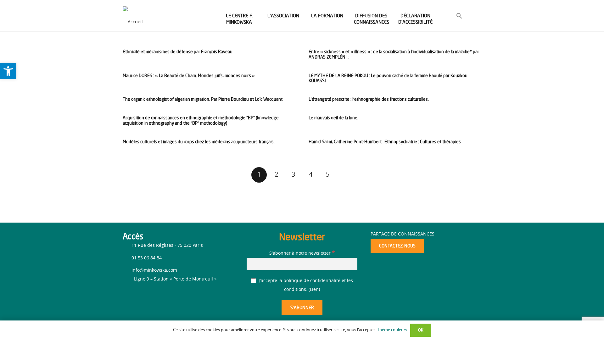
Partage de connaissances (402, 234)
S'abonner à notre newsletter (302, 253)
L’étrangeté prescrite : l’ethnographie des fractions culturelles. (369, 99)
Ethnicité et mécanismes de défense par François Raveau (177, 51)
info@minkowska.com (154, 270)
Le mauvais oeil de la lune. (333, 117)
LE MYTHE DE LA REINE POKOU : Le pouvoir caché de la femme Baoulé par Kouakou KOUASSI (388, 78)
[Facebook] (128, 296)
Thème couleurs (392, 330)
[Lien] (133, 15)
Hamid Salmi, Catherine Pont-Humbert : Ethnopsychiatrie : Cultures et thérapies (385, 141)
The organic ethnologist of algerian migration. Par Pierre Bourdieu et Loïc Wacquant (202, 99)
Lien (314, 289)
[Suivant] (345, 175)
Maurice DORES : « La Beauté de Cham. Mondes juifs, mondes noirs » (189, 75)
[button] (459, 17)
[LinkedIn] (139, 297)
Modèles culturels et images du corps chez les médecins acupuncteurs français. (199, 141)
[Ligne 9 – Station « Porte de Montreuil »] (128, 279)
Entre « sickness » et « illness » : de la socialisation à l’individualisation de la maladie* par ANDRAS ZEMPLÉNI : (394, 54)
